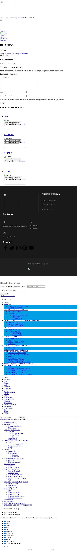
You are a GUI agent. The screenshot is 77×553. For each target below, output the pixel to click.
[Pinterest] (24, 247)
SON (6, 116)
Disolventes (12, 485)
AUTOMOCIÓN (17, 444)
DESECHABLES (14, 329)
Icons (5, 395)
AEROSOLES (9, 304)
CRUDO (7, 171)
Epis (9, 491)
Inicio (2, 18)
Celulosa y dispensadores (12, 430)
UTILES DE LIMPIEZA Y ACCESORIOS (18, 505)
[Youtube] (31, 247)
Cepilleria (11, 442)
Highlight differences (13, 514)
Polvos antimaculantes (15, 476)
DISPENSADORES (14, 311)
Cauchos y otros (13, 473)
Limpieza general (9, 464)
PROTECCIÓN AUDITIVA (17, 371)
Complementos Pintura (15, 446)
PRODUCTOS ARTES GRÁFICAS (16, 351)
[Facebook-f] (5, 247)
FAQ (5, 390)
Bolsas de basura (13, 467)
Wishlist (6, 413)
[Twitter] (11, 247)
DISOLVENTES (13, 322)
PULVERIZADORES (15, 338)
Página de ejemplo (10, 404)
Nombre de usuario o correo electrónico (13, 286)
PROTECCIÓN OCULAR (17, 372)
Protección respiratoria (15, 498)
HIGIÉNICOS (16, 317)
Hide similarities (11, 512)
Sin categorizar (9, 501)
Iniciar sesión (5, 294)
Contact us (7, 388)
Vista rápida (8, 124)
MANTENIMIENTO (15, 308)
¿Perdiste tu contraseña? (7, 296)
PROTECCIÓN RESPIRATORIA (19, 369)
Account (29, 550)
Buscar (22, 417)
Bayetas (10, 465)
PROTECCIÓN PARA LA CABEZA (20, 374)
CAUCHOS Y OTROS (15, 358)
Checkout (7, 386)
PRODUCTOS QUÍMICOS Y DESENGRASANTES (21, 320)
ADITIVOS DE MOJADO (17, 360)
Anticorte (15, 455)
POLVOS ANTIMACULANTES (19, 362)
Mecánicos (15, 456)
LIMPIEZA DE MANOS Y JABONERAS (18, 345)
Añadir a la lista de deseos (12, 122)
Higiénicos (15, 435)
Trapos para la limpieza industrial (15, 18)
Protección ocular (13, 494)
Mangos (10, 448)
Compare (16, 124)
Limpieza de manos (14, 462)
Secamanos (15, 437)
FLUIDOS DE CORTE (15, 326)
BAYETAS (11, 344)
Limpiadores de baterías (15, 474)
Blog (5, 381)
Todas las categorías (10, 422)
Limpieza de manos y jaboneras (14, 458)
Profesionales (12, 453)
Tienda (6, 412)
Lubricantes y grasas (14, 426)
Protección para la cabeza (16, 496)
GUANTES (8, 328)
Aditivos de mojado (14, 471)
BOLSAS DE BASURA (16, 342)
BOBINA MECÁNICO (19, 315)
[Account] (28, 546)
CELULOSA (12, 313)
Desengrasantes (13, 483)
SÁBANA (8, 153)
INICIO (6, 302)
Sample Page (8, 406)
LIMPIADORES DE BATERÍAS (19, 354)
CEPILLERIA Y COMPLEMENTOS (16, 440)
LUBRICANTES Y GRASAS (18, 306)
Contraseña (4, 290)
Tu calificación (5, 74)
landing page (8, 397)
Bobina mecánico (17, 433)
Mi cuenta (7, 401)
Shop (5, 410)
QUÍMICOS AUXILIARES (17, 353)
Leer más (22, 124)
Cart (52, 550)
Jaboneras (11, 460)
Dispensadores (12, 439)
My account (8, 403)
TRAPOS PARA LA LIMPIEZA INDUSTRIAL (19, 363)
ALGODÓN (9, 135)
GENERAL (12, 340)
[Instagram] (18, 247)
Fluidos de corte (13, 487)
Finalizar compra (9, 392)
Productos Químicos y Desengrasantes (16, 482)
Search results (8, 408)
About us (7, 379)
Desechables (12, 451)
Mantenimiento (13, 428)
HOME (6, 394)
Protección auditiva (14, 492)
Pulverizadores (8, 500)
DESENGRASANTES (15, 324)
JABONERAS (13, 347)
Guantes (6, 449)
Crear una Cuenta (14, 283)
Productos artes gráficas (11, 469)
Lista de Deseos (9, 399)
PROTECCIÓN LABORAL (13, 365)
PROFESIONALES (14, 331)
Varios (10, 480)
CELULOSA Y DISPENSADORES (16, 310)
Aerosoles (7, 424)
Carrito (6, 383)
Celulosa (11, 431)
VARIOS (11, 356)
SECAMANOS (17, 319)
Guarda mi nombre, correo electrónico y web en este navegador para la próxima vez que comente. (33, 99)
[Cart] (52, 546)
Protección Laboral (10, 489)
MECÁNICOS (17, 335)
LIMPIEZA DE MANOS (16, 349)
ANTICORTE (16, 333)
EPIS (9, 367)
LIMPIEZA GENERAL (12, 336)
